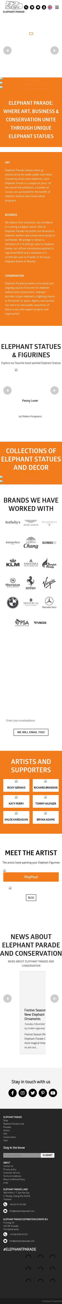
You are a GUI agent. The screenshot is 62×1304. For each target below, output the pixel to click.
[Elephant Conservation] (31, 88)
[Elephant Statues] (31, 478)
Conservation (9, 1137)
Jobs (5, 1140)
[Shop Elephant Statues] (31, 84)
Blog (31, 897)
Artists (6, 1130)
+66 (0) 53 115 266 (17, 1204)
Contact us (8, 1165)
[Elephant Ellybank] (31, 482)
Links (5, 1182)
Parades (7, 1127)
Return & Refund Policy (14, 1179)
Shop (5, 1120)
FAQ (5, 1133)
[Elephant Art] (31, 79)
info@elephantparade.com (21, 1210)
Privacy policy (9, 1169)
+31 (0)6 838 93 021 (18, 1234)
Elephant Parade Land (13, 1123)
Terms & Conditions (12, 1175)
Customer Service (11, 1172)
